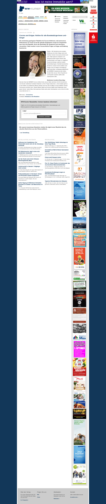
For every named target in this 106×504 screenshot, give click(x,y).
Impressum (65, 22)
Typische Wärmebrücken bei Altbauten (56, 181)
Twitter (38, 497)
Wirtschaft (31, 16)
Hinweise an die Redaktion (32, 96)
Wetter (46, 20)
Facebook (58, 16)
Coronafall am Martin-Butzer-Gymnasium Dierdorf (57, 150)
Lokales (21, 20)
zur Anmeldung (24, 132)
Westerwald (23, 23)
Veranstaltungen (29, 20)
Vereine (37, 16)
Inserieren (65, 16)
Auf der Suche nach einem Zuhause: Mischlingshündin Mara (28, 159)
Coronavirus (29, 94)
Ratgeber (36, 20)
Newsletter (57, 22)
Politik (25, 16)
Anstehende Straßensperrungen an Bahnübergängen (55, 173)
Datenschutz (66, 20)
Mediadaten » (57, 498)
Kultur (42, 16)
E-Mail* (24, 111)
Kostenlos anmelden (44, 116)
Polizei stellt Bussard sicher (53, 157)
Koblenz (26, 29)
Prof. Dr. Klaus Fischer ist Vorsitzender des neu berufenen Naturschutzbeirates (57, 164)
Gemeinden (41, 20)
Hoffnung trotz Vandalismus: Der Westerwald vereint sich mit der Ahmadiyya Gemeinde (30, 143)
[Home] (19, 13)
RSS (38, 494)
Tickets (74, 20)
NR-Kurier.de (57, 20)
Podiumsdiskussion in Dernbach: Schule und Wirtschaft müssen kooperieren (30, 174)
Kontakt (65, 23)
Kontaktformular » (74, 497)
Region (20, 16)
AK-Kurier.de (57, 18)
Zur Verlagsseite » (25, 500)
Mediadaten (65, 18)
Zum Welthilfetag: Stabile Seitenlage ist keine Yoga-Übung (56, 143)
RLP (46, 16)
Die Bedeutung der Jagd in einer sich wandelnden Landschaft (29, 152)
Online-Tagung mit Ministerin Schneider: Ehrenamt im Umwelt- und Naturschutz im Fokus (30, 184)
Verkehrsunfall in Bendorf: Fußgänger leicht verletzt (29, 167)
